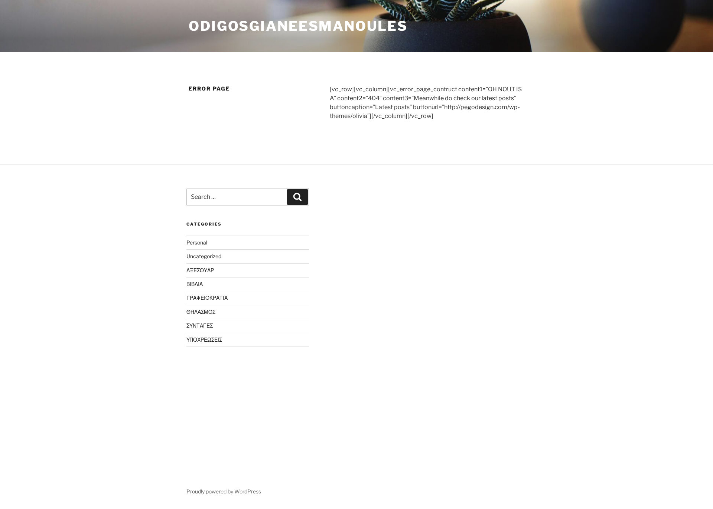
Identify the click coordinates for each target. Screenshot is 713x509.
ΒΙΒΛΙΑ (194, 284)
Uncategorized (203, 256)
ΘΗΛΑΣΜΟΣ (200, 312)
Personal (196, 242)
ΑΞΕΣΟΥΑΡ (200, 270)
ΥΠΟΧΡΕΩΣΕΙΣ (204, 339)
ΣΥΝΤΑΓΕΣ (199, 325)
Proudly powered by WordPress (223, 491)
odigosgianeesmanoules (298, 26)
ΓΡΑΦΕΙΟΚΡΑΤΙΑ (207, 298)
